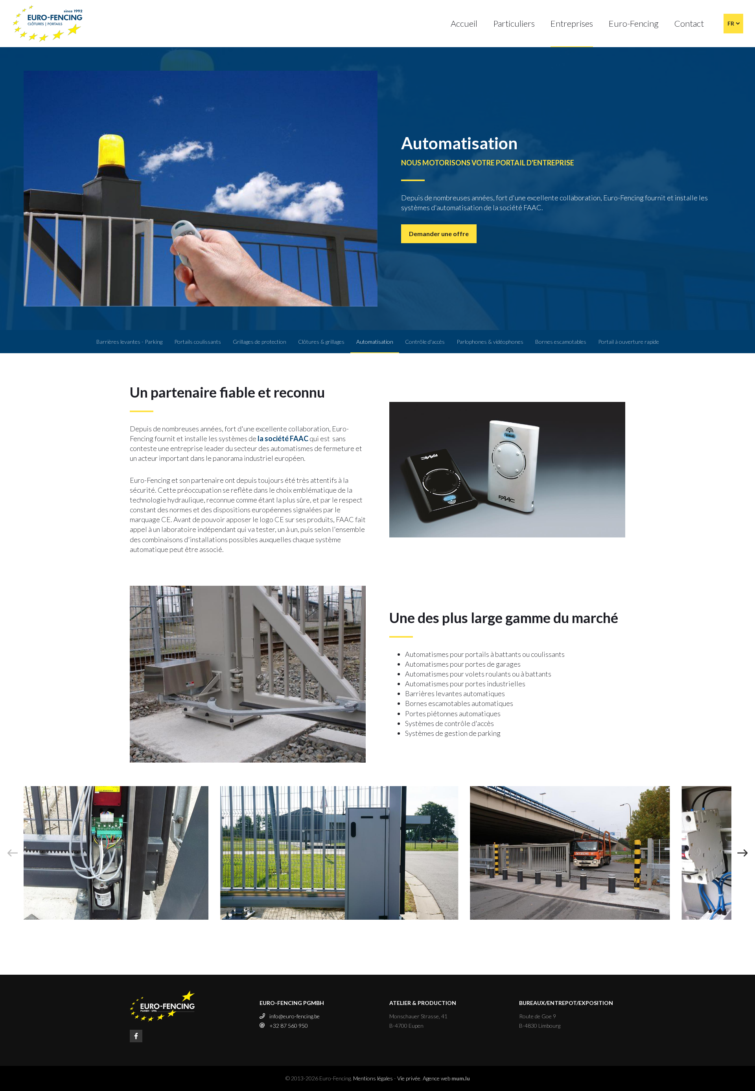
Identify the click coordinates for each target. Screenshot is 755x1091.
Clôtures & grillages (321, 341)
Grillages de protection (259, 341)
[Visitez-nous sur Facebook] (136, 1036)
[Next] (742, 853)
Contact (689, 23)
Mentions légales (373, 1078)
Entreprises (572, 23)
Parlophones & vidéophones (490, 341)
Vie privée (408, 1078)
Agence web (436, 1078)
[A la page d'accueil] (48, 23)
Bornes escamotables (560, 341)
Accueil (464, 23)
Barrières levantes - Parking (129, 341)
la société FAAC (283, 438)
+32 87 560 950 (288, 1025)
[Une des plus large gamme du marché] (248, 673)
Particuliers (514, 23)
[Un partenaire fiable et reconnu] (507, 468)
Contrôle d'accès (425, 341)
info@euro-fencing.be (294, 1016)
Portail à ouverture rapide (628, 341)
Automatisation (374, 341)
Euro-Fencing (634, 23)
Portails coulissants (197, 341)
